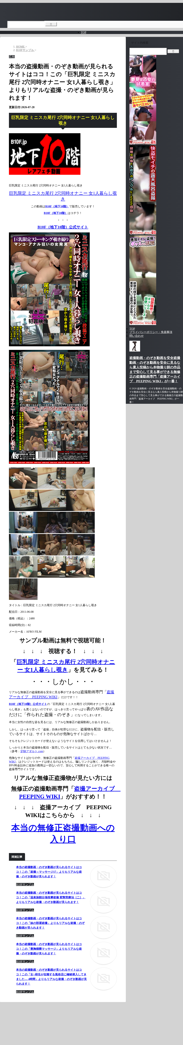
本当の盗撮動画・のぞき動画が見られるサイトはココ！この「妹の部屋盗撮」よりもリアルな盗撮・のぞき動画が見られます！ (50, 923)
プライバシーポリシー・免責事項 (150, 332)
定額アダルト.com (31, 751)
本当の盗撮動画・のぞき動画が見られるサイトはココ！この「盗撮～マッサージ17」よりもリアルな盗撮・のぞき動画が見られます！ (49, 872)
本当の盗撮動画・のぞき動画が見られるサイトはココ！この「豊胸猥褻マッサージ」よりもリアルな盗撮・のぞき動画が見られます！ (49, 949)
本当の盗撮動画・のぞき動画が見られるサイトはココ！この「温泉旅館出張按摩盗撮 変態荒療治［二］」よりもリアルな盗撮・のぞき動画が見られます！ (50, 897)
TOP (83, 32)
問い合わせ (136, 335)
